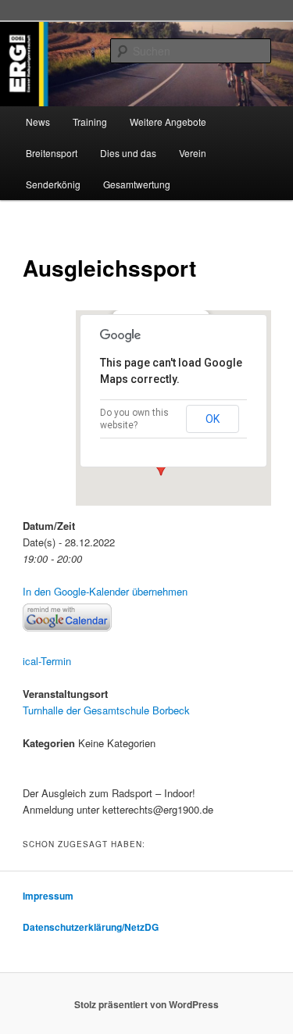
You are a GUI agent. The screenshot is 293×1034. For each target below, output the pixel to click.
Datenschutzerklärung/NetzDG (91, 927)
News (38, 121)
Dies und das (128, 152)
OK (212, 419)
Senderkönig (53, 184)
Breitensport (51, 152)
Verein (192, 152)
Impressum (48, 896)
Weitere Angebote (168, 121)
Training (90, 121)
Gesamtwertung (136, 184)
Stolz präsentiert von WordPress (146, 1004)
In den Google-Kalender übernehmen (105, 591)
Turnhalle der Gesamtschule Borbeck (106, 710)
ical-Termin (47, 660)
